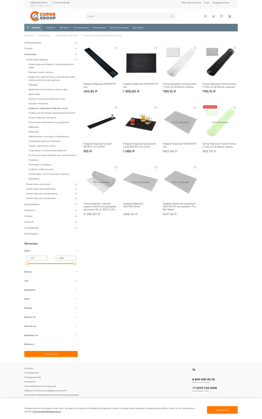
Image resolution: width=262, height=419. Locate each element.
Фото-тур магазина (191, 3)
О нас (207, 3)
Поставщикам (81, 27)
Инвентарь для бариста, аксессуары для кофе (51, 66)
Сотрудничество (220, 3)
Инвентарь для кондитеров (41, 193)
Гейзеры (33, 84)
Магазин (64, 27)
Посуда (28, 48)
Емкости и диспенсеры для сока (47, 98)
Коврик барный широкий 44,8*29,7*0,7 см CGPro (139, 145)
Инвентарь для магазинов (41, 198)
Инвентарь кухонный (38, 184)
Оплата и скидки (119, 27)
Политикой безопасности (46, 411)
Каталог (36, 27)
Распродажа (31, 233)
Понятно (222, 410)
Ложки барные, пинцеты (42, 117)
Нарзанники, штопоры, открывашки (49, 136)
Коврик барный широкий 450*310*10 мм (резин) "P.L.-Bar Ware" (180, 206)
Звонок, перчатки (38, 103)
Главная (28, 35)
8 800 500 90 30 (203, 379)
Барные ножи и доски (41, 72)
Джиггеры (34, 94)
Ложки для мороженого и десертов (49, 122)
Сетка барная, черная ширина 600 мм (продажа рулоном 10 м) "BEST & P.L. (100, 206)
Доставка (138, 27)
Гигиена (28, 221)
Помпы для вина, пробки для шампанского (53, 155)
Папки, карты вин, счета (42, 145)
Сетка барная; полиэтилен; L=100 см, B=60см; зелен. (219, 145)
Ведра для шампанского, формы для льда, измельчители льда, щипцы (52, 78)
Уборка (28, 216)
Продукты (29, 210)
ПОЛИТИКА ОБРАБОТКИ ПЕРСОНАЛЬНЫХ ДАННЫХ (51, 395)
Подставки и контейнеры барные (47, 150)
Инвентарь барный (66, 35)
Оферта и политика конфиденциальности (45, 390)
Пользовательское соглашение (40, 386)
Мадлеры (34, 127)
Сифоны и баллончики (41, 169)
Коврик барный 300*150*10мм (133, 205)
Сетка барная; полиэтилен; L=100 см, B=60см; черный (219, 85)
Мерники (34, 131)
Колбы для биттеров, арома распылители (52, 113)
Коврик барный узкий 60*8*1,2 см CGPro (98, 145)
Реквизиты (99, 27)
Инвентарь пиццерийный (41, 188)
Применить (50, 354)
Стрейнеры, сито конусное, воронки (49, 174)
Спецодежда (31, 227)
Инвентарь (44, 35)
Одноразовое (31, 204)
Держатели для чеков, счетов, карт (48, 89)
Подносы (34, 160)
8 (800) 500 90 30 (38, 3)
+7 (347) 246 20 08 (60, 3)
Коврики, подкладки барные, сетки (48, 108)
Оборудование (32, 42)
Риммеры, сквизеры (40, 164)
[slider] (27, 263)
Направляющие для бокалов (45, 141)
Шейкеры (34, 178)
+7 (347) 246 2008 (204, 388)
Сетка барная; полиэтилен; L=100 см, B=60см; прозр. (180, 85)
